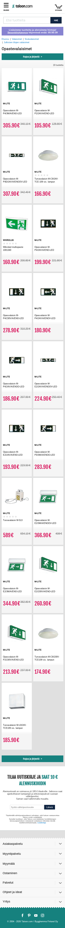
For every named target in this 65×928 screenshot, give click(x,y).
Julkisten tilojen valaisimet (16, 42)
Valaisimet (17, 39)
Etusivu (5, 39)
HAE (56, 20)
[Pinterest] (29, 915)
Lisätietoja (42, 823)
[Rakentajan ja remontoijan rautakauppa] (22, 6)
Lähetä (49, 807)
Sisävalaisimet (32, 39)
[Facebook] (23, 915)
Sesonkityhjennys (18, 32)
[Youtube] (36, 915)
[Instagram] (43, 915)
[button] (6, 6)
